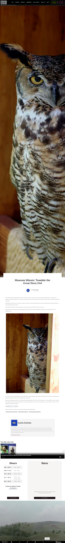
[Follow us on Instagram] (27, 541)
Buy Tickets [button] (44, 497)
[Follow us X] (43, 541)
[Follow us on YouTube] (35, 541)
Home (1, 5)
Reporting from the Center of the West (11, 411)
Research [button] (23, 2)
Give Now (54, 2)
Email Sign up (5, 542)
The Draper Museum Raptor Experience (35, 411)
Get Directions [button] (13, 497)
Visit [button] (13, 2)
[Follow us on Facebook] (11, 541)
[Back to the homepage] (4, 2)
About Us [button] (43, 2)
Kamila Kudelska (35, 289)
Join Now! (47, 538)
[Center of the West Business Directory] (58, 541)
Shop (48, 2)
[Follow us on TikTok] (19, 541)
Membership (29, 2)
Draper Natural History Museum (23, 411)
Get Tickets (61, 2)
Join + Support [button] (36, 2)
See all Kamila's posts (15, 434)
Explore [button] (17, 2)
